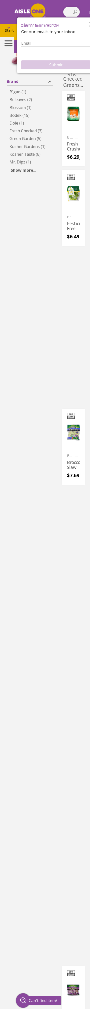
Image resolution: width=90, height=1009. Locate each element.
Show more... (23, 170)
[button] (30, 81)
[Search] (75, 12)
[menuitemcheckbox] (30, 92)
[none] (73, 128)
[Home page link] (30, 11)
